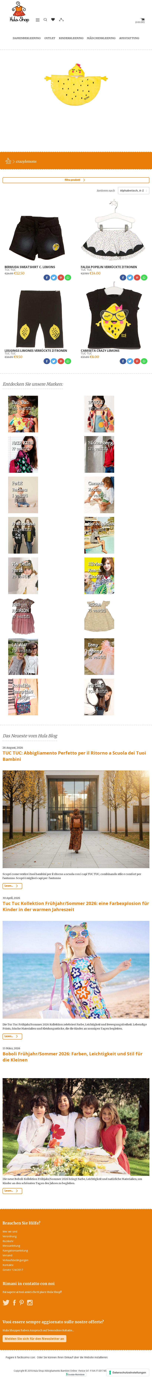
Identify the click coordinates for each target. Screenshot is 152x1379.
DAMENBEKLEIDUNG (27, 38)
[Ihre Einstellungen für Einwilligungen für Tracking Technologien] (128, 1372)
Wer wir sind (10, 1231)
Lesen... (9, 886)
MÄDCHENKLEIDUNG (101, 38)
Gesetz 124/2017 (13, 1269)
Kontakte (8, 1265)
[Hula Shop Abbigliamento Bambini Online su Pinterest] (21, 1303)
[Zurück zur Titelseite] (9, 160)
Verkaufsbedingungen (15, 1260)
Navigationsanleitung (15, 1250)
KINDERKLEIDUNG (71, 38)
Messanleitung (11, 1245)
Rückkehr (8, 1241)
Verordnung (9, 1236)
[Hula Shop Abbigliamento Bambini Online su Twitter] (6, 1303)
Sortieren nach (106, 190)
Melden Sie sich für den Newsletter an (34, 1338)
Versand (7, 1255)
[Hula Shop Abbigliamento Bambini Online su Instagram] (29, 1303)
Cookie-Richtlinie (76, 1374)
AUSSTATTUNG (129, 38)
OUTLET (49, 38)
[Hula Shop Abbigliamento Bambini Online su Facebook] (14, 1303)
